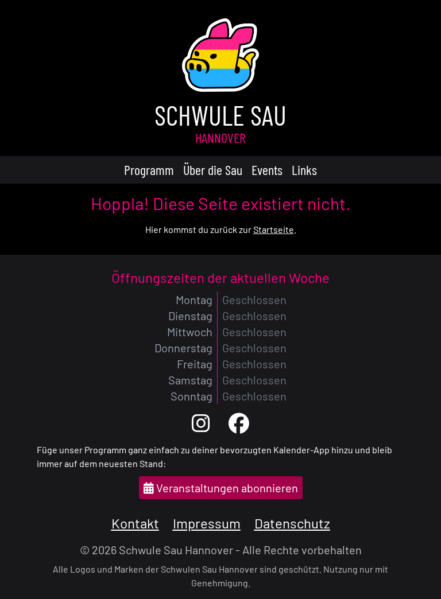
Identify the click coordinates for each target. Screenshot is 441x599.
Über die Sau (212, 169)
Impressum (207, 523)
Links (304, 169)
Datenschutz (292, 523)
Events (267, 169)
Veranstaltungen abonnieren (226, 488)
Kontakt (135, 523)
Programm (149, 169)
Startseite (273, 229)
